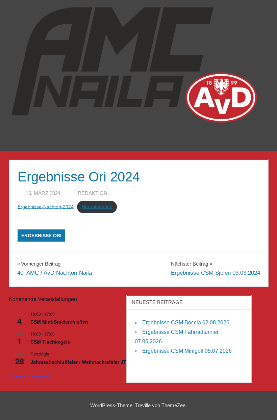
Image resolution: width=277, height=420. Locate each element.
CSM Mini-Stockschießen (59, 321)
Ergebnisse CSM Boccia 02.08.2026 (185, 322)
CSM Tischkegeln (50, 341)
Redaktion (92, 193)
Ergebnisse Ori (41, 235)
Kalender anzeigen (29, 376)
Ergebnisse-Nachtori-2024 (46, 206)
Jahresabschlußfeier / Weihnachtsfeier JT (78, 362)
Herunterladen (97, 206)
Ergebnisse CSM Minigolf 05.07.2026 (187, 351)
